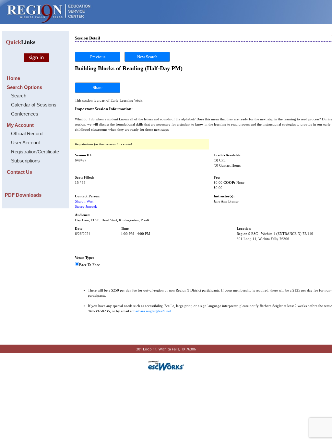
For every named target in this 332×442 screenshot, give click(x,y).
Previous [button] (97, 56)
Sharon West (84, 201)
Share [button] (97, 87)
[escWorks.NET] (166, 365)
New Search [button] (147, 56)
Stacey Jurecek (86, 206)
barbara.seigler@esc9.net (152, 311)
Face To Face (89, 265)
